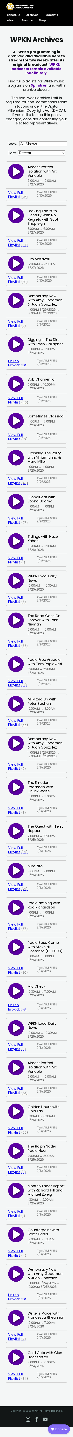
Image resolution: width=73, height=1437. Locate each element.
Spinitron (39, 85)
